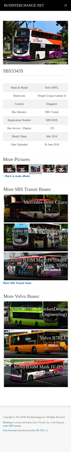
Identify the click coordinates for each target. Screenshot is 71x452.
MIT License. (15, 425)
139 (52, 128)
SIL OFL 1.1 (42, 430)
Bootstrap (7, 422)
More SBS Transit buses (17, 283)
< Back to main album (16, 176)
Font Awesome (10, 430)
